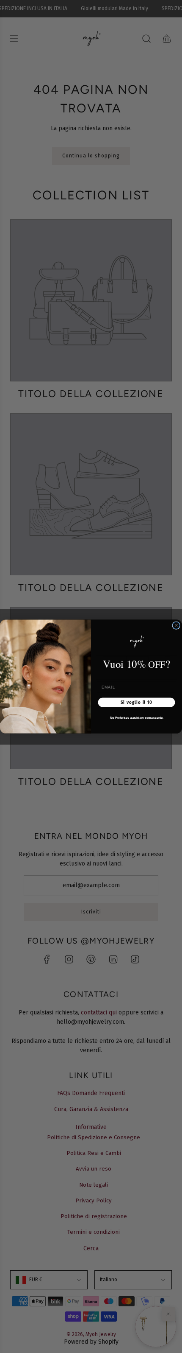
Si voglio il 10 (137, 702)
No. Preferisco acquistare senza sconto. (136, 717)
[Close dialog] (176, 625)
